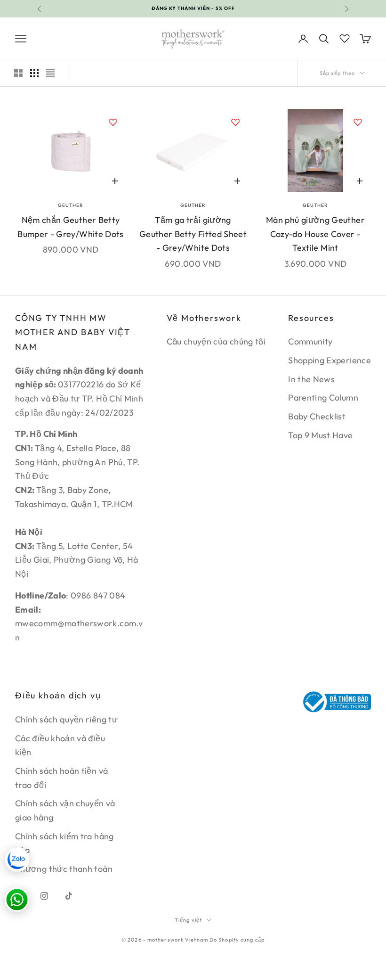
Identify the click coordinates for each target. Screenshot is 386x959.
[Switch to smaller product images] (34, 73)
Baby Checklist (317, 416)
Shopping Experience (329, 360)
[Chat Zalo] (17, 859)
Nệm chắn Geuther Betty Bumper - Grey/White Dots (70, 226)
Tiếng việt (188, 920)
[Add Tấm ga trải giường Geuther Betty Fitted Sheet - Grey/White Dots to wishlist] (235, 122)
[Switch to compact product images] (50, 73)
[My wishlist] (344, 37)
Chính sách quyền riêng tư (66, 719)
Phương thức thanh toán (64, 868)
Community (310, 341)
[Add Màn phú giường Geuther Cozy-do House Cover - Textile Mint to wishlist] (357, 122)
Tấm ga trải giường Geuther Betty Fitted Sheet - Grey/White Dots (193, 233)
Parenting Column (323, 397)
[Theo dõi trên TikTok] (68, 896)
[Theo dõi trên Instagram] (44, 896)
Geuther (70, 205)
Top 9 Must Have (320, 435)
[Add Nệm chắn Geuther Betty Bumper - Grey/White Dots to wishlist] (113, 122)
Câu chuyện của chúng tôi (216, 341)
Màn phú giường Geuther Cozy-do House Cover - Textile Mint (315, 233)
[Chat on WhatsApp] (17, 899)
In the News (311, 379)
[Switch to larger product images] (18, 73)
